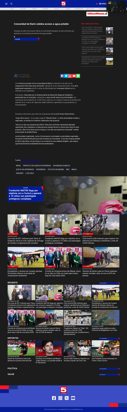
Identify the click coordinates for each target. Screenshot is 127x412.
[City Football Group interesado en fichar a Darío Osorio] (105, 355)
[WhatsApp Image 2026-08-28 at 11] (109, 44)
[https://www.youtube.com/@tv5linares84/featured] (74, 76)
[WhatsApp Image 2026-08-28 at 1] (26, 234)
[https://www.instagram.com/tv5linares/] (70, 76)
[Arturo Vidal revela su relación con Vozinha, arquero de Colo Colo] (77, 355)
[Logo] (63, 6)
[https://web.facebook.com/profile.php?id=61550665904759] (54, 404)
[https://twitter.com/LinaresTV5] (67, 404)
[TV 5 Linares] (11, 6)
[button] (18, 165)
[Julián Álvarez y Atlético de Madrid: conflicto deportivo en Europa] (49, 355)
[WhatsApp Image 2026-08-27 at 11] (109, 54)
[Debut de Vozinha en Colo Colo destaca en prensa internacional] (21, 355)
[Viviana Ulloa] (16, 77)
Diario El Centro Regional (30, 160)
